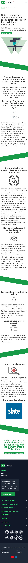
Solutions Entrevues (8, 507)
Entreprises (5, 515)
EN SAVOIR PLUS (6, 33)
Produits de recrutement (9, 504)
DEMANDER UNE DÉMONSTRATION (14, 453)
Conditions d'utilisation (19, 551)
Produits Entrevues (8, 500)
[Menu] (26, 2)
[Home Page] (6, 466)
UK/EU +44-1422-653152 (9, 488)
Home (3, 8)
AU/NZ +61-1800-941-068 (10, 486)
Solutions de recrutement (10, 511)
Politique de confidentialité (5, 551)
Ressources (5, 518)
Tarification (4, 475)
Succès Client (5, 525)
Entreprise (4, 522)
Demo (2, 473)
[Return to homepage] (8, 2)
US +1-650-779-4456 (8, 481)
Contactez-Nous (7, 494)
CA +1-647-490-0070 (8, 484)
